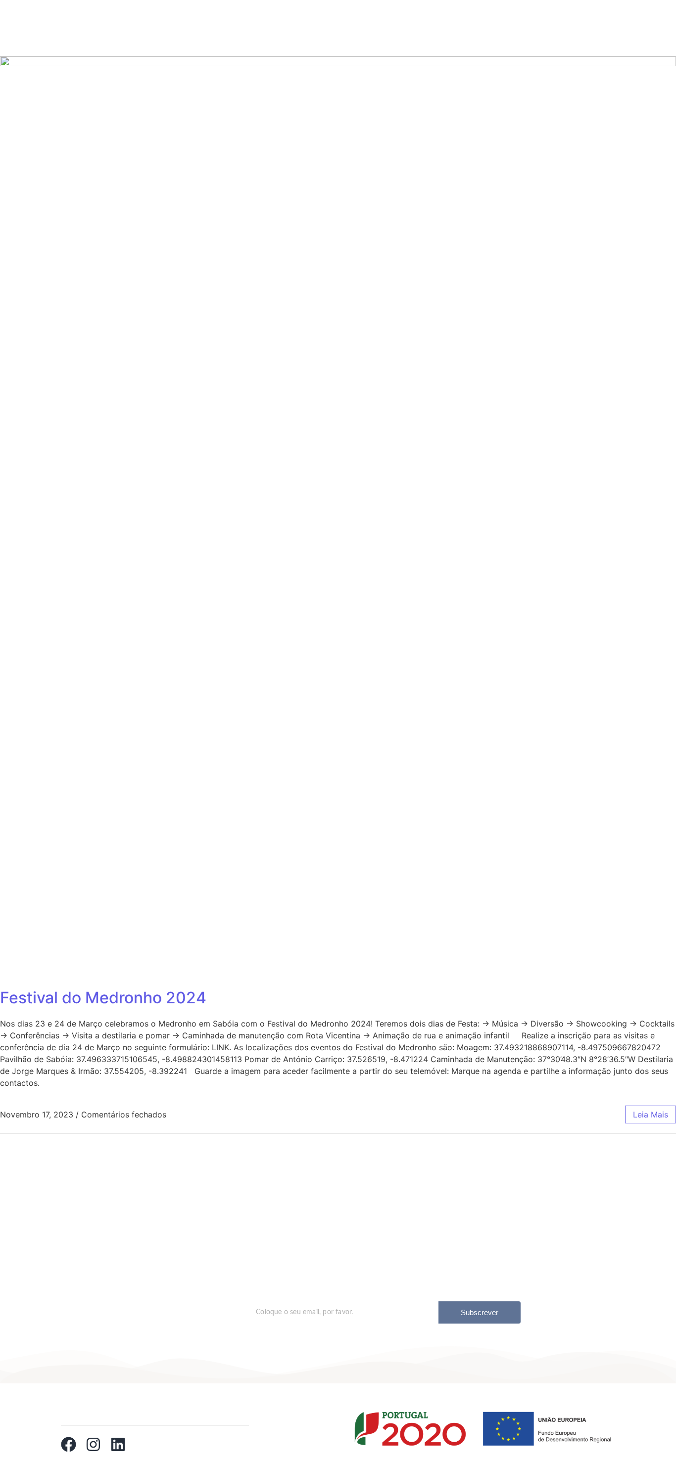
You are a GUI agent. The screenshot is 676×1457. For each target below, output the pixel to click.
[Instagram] (93, 1444)
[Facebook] (68, 1444)
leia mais (650, 1114)
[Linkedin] (118, 1444)
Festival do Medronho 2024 (103, 997)
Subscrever (479, 1312)
